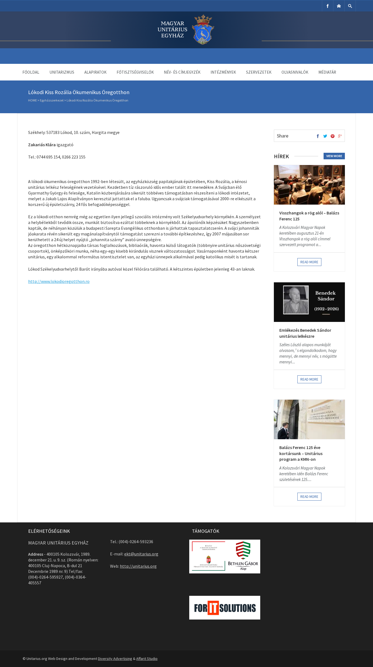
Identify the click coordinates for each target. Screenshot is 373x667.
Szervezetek (258, 72)
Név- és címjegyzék (182, 72)
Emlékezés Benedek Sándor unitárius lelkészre (305, 333)
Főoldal (30, 72)
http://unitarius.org (138, 566)
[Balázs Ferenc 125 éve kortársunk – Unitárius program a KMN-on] (309, 419)
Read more (309, 262)
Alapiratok (95, 72)
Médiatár (327, 72)
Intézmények (223, 72)
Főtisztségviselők (135, 72)
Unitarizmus (61, 72)
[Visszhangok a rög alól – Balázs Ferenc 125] (309, 185)
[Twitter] (325, 136)
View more (334, 156)
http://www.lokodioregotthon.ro (59, 281)
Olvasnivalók (295, 72)
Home (32, 100)
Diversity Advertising (115, 658)
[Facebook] (327, 5)
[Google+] (340, 136)
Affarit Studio (147, 658)
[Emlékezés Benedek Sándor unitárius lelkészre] (309, 302)
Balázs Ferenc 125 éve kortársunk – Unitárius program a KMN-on (300, 453)
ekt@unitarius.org (141, 554)
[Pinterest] (332, 136)
